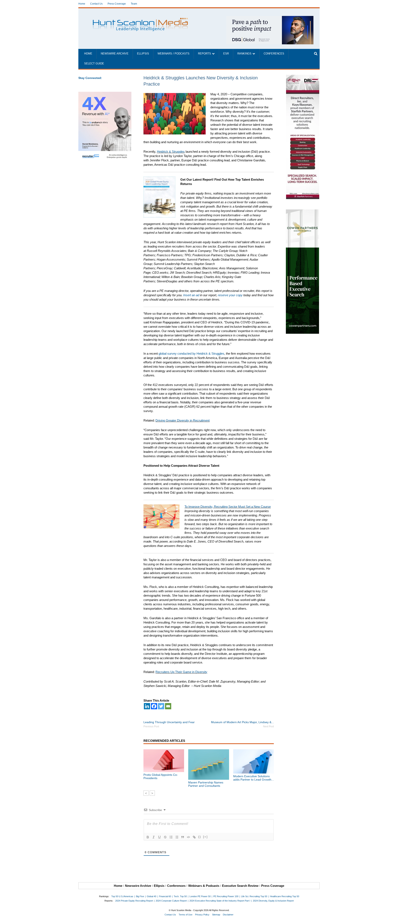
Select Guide (94, 63)
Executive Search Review (240, 885)
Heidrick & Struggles (171, 151)
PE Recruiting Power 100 (225, 896)
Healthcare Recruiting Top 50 (284, 896)
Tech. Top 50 (180, 896)
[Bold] (148, 837)
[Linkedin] (147, 706)
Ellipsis (143, 53)
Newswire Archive (115, 53)
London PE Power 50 (200, 896)
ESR (226, 53)
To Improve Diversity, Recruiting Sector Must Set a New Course (227, 506)
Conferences (274, 53)
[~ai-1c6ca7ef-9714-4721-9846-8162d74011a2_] (269, 18)
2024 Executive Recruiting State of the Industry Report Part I (219, 900)
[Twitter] (161, 706)
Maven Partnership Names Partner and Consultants (205, 784)
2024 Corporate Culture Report (171, 900)
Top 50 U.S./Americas (122, 896)
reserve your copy (230, 295)
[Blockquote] (183, 837)
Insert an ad (191, 295)
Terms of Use (185, 914)
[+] (205, 836)
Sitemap (216, 914)
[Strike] (165, 837)
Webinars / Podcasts (173, 53)
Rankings (244, 53)
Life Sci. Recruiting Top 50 (254, 896)
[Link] (194, 837)
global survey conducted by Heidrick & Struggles (191, 353)
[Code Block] (188, 837)
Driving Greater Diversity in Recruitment (182, 420)
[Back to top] (392, 915)
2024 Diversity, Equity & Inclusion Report (273, 900)
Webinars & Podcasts (203, 885)
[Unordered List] (177, 837)
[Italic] (154, 837)
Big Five (140, 896)
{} (199, 836)
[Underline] (159, 837)
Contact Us (96, 3)
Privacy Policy (202, 914)
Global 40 (151, 896)
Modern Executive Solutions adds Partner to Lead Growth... (253, 778)
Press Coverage (117, 3)
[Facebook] (154, 706)
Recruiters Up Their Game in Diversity (181, 672)
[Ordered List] (171, 837)
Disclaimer (228, 914)
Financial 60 (165, 896)
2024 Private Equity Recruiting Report (134, 900)
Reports (204, 53)
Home (81, 3)
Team (134, 3)
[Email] (168, 706)
